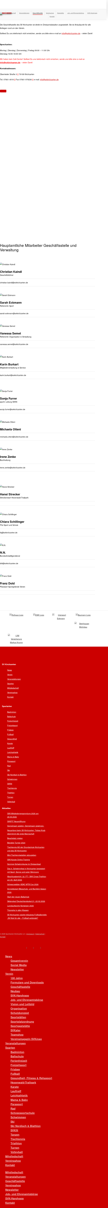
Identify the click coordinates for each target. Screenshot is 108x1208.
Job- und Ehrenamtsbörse (27, 1000)
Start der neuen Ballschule (18, 896)
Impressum (30, 934)
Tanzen (15, 1134)
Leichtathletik (12, 752)
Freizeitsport (12, 725)
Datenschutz (39, 934)
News (9, 670)
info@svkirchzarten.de (71, 33)
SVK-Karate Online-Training (18, 859)
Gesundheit (12, 739)
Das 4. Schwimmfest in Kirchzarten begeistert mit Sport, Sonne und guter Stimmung (26, 870)
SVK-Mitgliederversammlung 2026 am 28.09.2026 (23, 815)
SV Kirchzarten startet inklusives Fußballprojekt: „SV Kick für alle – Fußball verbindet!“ (27, 916)
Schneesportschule (23, 1113)
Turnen (10, 797)
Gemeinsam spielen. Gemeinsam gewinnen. (25, 826)
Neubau (15, 991)
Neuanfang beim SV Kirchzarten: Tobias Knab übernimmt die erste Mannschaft (26, 832)
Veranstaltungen (14, 679)
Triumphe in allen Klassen (18, 910)
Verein (10, 674)
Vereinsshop (12, 692)
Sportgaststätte (20, 1026)
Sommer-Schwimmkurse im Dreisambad (24, 864)
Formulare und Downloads (27, 982)
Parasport (11, 761)
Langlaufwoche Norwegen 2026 (20, 905)
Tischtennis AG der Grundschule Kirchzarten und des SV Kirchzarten (25, 849)
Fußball (10, 734)
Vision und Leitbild (22, 1004)
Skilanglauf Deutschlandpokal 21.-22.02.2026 (26, 901)
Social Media (19, 965)
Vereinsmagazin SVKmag (26, 1039)
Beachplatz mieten (15, 838)
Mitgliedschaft (13, 688)
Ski (8, 770)
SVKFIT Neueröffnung (16, 821)
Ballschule (11, 716)
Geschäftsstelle (20, 987)
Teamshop (17, 1034)
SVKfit (9, 783)
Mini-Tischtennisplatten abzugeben (21, 855)
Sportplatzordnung (22, 1021)
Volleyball (11, 801)
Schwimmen (12, 779)
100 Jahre (17, 978)
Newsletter (17, 969)
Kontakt (10, 697)
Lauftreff (10, 748)
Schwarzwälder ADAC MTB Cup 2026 (22, 884)
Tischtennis (12, 788)
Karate (10, 743)
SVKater (16, 1030)
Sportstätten (18, 1017)
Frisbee (10, 730)
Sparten (10, 683)
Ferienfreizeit (12, 721)
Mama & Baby (13, 756)
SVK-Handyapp (20, 995)
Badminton (11, 712)
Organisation (19, 1008)
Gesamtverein (19, 960)
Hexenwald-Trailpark (23, 1082)
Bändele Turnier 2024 (16, 842)
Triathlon (10, 792)
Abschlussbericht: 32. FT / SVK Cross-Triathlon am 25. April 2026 (26, 878)
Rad (9, 765)
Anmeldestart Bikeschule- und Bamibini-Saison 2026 (26, 891)
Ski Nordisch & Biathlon (17, 774)
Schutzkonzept (20, 1013)
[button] (3, 91)
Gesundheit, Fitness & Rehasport (31, 1078)
